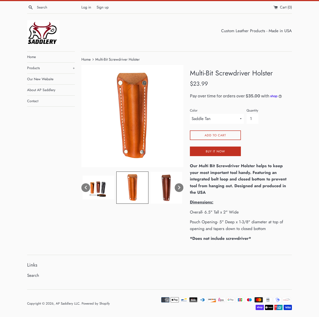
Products (51, 67)
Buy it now (215, 151)
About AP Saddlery (41, 89)
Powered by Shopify (96, 303)
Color (193, 110)
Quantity (252, 110)
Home (31, 56)
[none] (85, 187)
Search (33, 275)
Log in (86, 7)
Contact (32, 100)
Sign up (103, 7)
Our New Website (40, 79)
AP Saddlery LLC (67, 303)
